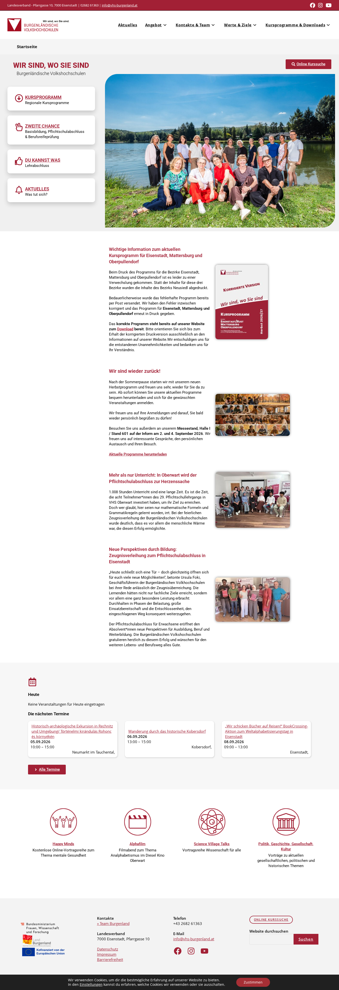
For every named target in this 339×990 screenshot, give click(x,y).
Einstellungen (91, 984)
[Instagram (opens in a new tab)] (320, 5)
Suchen (306, 939)
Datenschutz (107, 949)
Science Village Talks (212, 844)
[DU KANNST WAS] (19, 161)
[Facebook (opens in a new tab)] (312, 5)
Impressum (106, 954)
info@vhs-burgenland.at (119, 5)
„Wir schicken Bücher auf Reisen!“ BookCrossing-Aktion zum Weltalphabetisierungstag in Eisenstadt (266, 731)
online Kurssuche (271, 919)
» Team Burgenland (113, 923)
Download (125, 329)
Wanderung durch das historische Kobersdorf (167, 731)
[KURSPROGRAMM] (19, 98)
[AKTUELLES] (19, 190)
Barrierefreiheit (110, 959)
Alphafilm (137, 844)
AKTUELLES (37, 188)
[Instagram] (191, 951)
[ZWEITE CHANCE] (19, 127)
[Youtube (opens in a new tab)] (328, 5)
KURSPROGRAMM (43, 97)
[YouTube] (204, 951)
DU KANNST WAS (42, 160)
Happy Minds (63, 844)
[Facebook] (177, 951)
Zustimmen (253, 982)
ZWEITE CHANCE (42, 126)
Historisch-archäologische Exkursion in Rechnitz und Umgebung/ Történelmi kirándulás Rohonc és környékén (72, 731)
